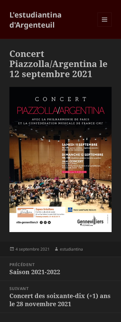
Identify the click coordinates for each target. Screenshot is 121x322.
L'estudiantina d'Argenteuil (35, 19)
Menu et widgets (105, 26)
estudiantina (71, 249)
